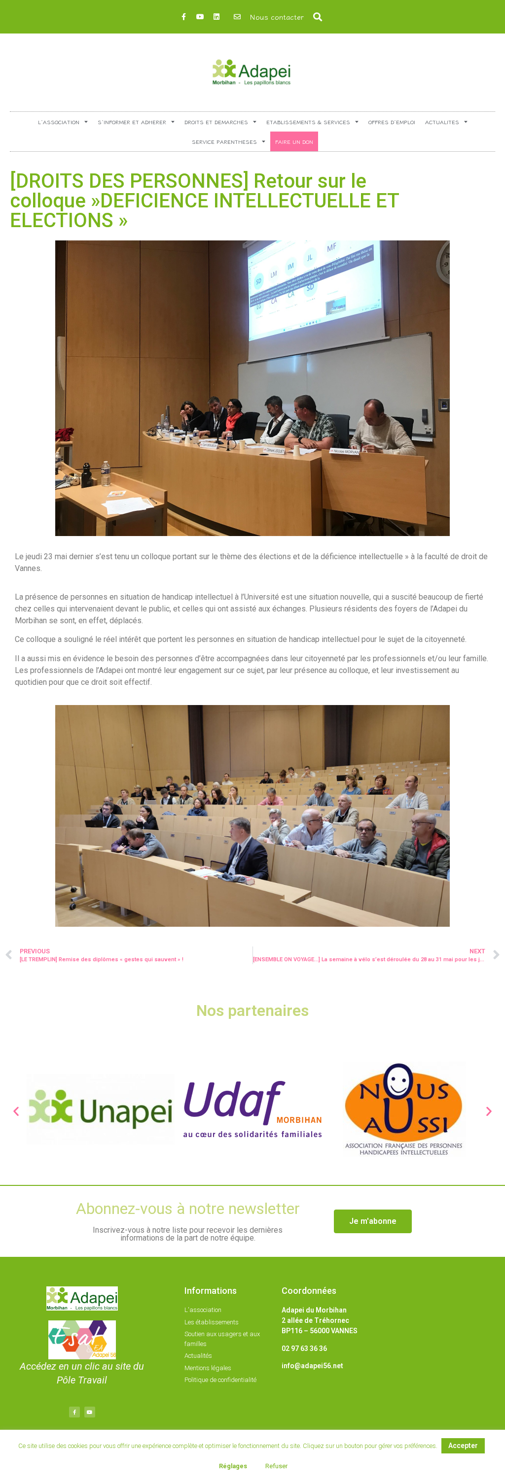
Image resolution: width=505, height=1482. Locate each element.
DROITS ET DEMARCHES (216, 122)
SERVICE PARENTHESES (224, 141)
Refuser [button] (276, 1466)
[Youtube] (200, 17)
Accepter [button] (463, 1445)
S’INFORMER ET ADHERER (132, 122)
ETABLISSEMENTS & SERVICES (308, 122)
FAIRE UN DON (294, 141)
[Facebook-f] (184, 17)
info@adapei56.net (312, 1366)
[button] (318, 17)
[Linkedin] (216, 17)
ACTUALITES (442, 122)
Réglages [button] (233, 1466)
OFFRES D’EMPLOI (391, 122)
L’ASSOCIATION (58, 122)
